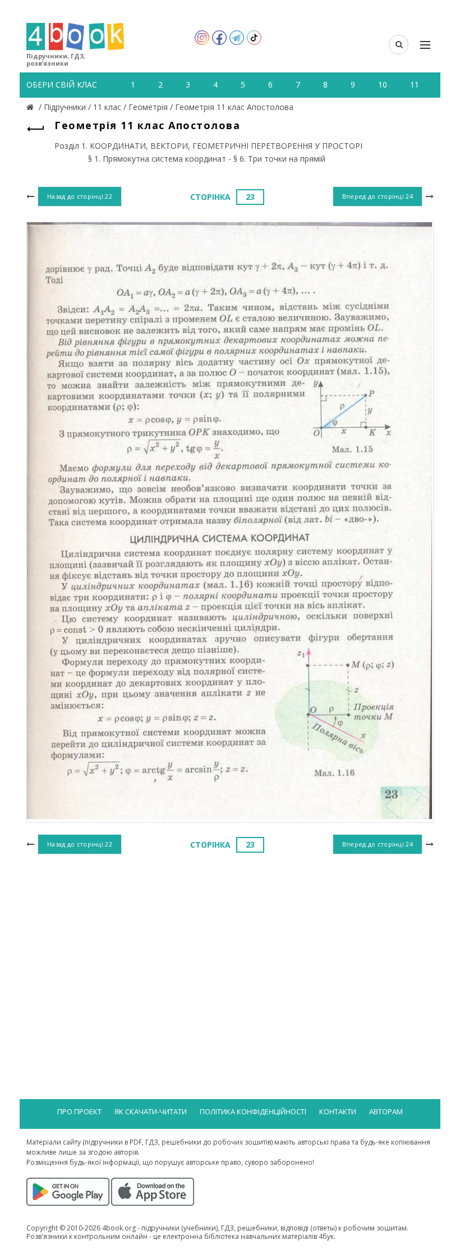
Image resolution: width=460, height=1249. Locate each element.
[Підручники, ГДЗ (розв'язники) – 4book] (31, 107)
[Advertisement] (230, 948)
